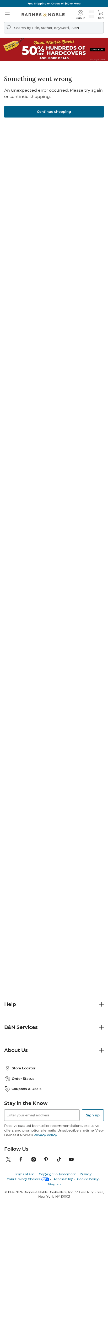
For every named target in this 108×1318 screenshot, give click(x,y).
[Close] (7, 36)
